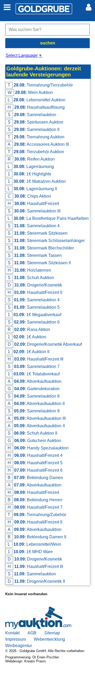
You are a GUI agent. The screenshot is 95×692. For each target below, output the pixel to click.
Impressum (15, 639)
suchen (47, 43)
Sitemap (52, 633)
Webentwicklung (49, 639)
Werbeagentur (18, 645)
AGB (31, 633)
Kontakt (12, 633)
